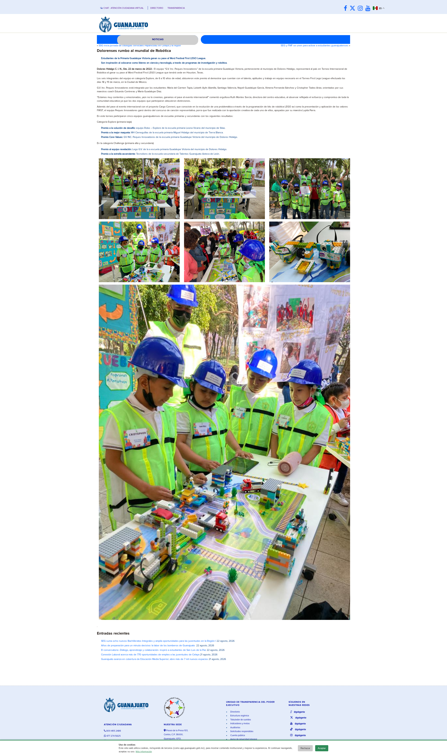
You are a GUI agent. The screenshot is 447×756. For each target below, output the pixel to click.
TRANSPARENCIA (176, 8)
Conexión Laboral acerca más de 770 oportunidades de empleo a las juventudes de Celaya (150, 654)
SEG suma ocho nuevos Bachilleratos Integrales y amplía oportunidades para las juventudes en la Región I (158, 641)
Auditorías (235, 727)
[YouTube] (368, 9)
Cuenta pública (237, 735)
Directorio (235, 712)
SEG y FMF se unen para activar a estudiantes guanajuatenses (314, 45)
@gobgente (299, 712)
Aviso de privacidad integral (243, 739)
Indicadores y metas (240, 723)
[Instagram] (361, 9)
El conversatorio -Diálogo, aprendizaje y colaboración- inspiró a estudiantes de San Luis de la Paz (153, 650)
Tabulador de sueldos (240, 720)
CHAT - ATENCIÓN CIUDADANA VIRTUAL (123, 8)
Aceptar (322, 748)
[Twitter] (353, 9)
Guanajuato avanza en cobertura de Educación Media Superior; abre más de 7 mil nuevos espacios (154, 659)
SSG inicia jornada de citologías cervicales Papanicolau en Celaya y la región (140, 45)
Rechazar (305, 748)
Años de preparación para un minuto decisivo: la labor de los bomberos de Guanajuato (148, 645)
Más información (144, 752)
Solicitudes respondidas (241, 731)
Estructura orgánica (239, 716)
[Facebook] (346, 9)
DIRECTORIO (156, 8)
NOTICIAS (157, 39)
